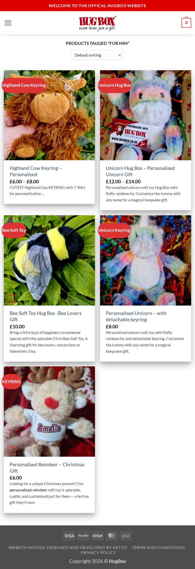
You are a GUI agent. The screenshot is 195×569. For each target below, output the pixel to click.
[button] (8, 22)
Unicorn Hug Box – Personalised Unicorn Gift (140, 171)
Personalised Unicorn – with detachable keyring (136, 316)
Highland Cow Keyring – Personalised (36, 171)
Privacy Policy (98, 552)
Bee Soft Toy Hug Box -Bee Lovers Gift (46, 316)
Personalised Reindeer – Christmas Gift (47, 467)
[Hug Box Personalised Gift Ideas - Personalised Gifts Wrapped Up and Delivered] (97, 22)
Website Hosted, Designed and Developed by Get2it (68, 547)
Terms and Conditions (158, 547)
